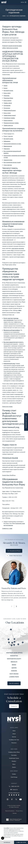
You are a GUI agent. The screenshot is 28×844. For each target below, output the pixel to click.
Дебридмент (7, 141)
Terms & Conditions (9, 810)
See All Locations (14, 683)
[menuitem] (7, 799)
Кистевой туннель (8, 90)
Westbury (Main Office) (14, 653)
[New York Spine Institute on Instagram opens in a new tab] (7, 799)
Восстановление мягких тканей (12, 162)
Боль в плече (7, 113)
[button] (2, 838)
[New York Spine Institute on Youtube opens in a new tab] (20, 799)
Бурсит (5, 88)
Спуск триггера (8, 165)
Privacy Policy (19, 810)
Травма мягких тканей (10, 115)
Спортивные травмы (9, 118)
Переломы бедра (8, 98)
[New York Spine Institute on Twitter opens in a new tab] (16, 799)
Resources (13, 742)
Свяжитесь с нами (7, 528)
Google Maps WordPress (9, 475)
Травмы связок (8, 103)
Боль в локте (7, 93)
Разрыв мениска (8, 120)
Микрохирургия (8, 146)
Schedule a (14, 698)
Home (3, 15)
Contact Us (14, 706)
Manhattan (14, 655)
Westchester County (14, 659)
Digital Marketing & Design (15, 820)
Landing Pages (14, 676)
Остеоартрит (7, 105)
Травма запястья (8, 125)
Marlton (14, 670)
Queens (14, 668)
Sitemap (15, 813)
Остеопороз (7, 108)
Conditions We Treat (14, 739)
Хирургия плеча (8, 160)
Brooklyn (14, 662)
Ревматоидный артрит (10, 110)
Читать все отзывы (7, 406)
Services (14, 736)
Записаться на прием (12, 48)
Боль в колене (7, 100)
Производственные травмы (11, 123)
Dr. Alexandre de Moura (14, 551)
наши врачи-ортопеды (18, 248)
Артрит (5, 85)
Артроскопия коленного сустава (12, 143)
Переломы (6, 95)
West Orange (13, 674)
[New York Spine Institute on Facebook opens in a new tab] (12, 799)
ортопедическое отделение (18, 15)
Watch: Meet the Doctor (15, 555)
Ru (7, 15)
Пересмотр (7, 148)
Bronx (14, 665)
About (13, 733)
